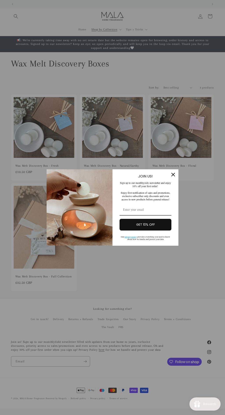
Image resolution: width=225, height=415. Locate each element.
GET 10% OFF (145, 224)
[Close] (173, 174)
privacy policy (131, 237)
